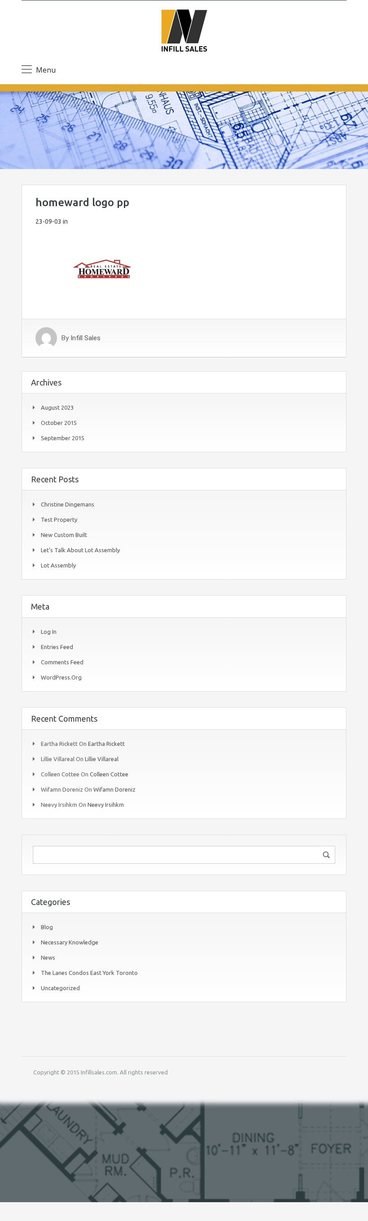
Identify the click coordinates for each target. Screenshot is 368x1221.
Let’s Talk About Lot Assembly (80, 550)
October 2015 (59, 423)
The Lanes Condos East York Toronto (89, 973)
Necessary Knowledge (69, 942)
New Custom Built (64, 535)
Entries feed (57, 647)
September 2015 (62, 438)
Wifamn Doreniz (114, 789)
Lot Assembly (58, 565)
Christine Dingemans (67, 504)
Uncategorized (60, 988)
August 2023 (57, 407)
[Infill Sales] (184, 31)
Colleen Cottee (109, 774)
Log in (49, 631)
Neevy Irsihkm (106, 804)
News (48, 957)
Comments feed (62, 662)
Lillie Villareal (101, 759)
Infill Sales (85, 338)
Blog (47, 927)
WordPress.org (61, 677)
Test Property (59, 519)
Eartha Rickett (106, 743)
